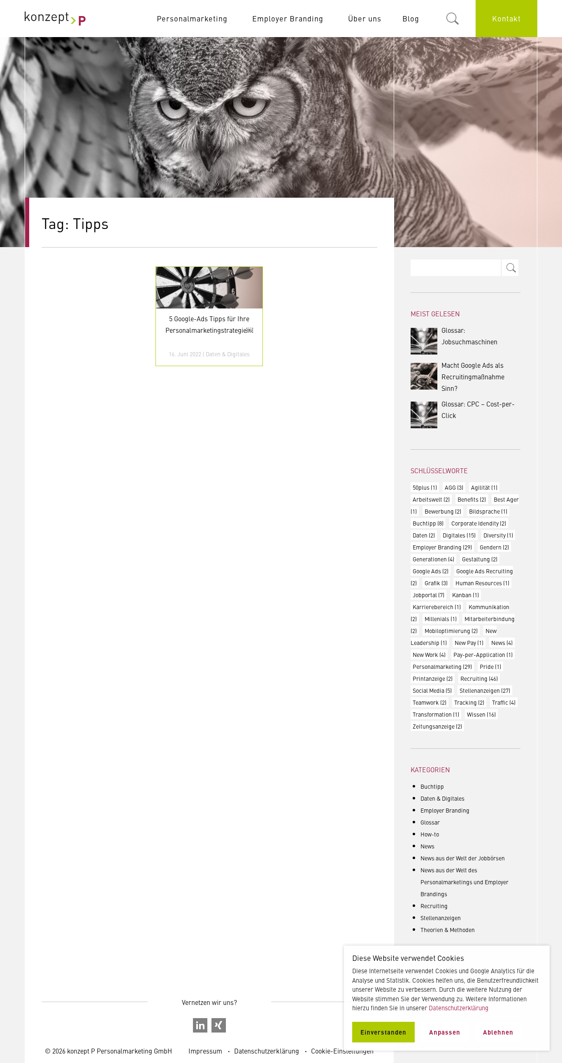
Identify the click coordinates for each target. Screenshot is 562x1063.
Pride (490, 666)
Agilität (484, 487)
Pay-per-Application (483, 654)
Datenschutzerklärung (266, 1050)
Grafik (436, 583)
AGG (454, 487)
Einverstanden (383, 1032)
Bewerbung (443, 511)
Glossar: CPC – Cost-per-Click (478, 409)
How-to (429, 834)
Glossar (430, 822)
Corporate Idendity (478, 523)
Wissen (481, 714)
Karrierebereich (437, 607)
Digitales (459, 535)
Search (510, 267)
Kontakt (506, 18)
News (502, 642)
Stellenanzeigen (485, 690)
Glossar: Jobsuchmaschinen (469, 335)
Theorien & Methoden (447, 929)
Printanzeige (433, 678)
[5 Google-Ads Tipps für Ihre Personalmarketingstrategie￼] (209, 287)
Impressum (205, 1050)
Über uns (364, 18)
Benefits (471, 499)
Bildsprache (488, 511)
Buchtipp (428, 523)
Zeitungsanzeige (437, 726)
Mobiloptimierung (451, 630)
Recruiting (479, 678)
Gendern (494, 547)
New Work (429, 654)
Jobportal (428, 595)
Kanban (465, 595)
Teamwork (429, 702)
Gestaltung (479, 559)
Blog (410, 18)
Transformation (436, 714)
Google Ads (430, 571)
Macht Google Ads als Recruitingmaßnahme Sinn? (472, 376)
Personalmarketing (192, 18)
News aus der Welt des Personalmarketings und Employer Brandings (464, 882)
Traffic (504, 702)
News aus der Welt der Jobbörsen (462, 858)
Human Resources (482, 583)
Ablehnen (498, 1032)
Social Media (432, 690)
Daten (424, 535)
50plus (425, 487)
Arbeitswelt (431, 499)
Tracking (469, 702)
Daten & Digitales (228, 354)
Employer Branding (287, 18)
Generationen (433, 559)
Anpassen (444, 1032)
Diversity (498, 535)
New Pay (469, 642)
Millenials (441, 618)
